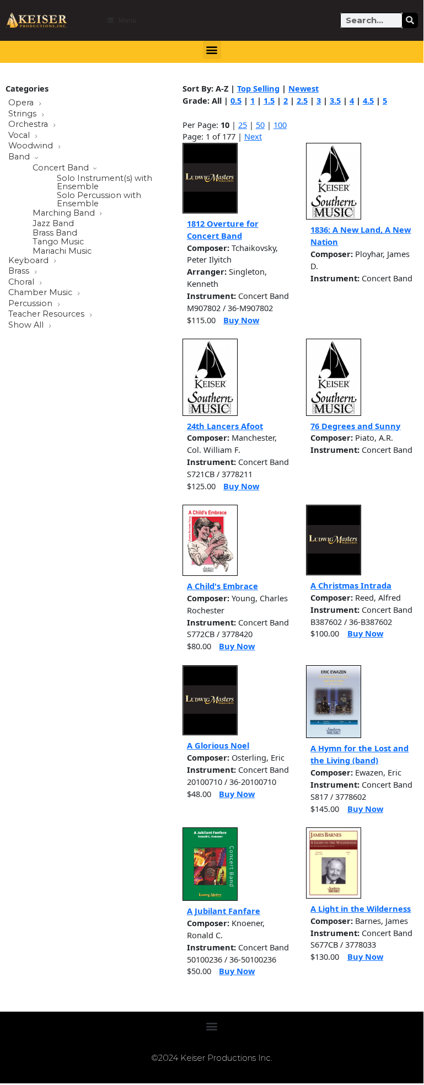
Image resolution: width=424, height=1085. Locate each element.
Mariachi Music (62, 251)
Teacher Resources (47, 314)
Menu (127, 20)
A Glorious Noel (218, 745)
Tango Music (58, 242)
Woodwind (31, 146)
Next (253, 136)
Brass (19, 271)
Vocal (20, 135)
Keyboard (29, 260)
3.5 (335, 100)
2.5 (302, 100)
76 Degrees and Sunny (355, 425)
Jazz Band (53, 224)
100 (280, 124)
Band (20, 157)
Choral (22, 282)
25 (242, 124)
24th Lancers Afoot (225, 425)
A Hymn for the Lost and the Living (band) (359, 754)
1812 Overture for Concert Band (223, 229)
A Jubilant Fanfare (223, 910)
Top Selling (258, 88)
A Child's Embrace (222, 585)
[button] (212, 50)
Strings (23, 114)
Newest (303, 88)
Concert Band (62, 168)
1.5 (269, 100)
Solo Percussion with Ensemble (99, 199)
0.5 (235, 100)
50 (260, 124)
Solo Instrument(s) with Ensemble (104, 182)
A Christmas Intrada (350, 585)
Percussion (31, 304)
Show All (27, 325)
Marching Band (65, 213)
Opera (22, 103)
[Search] (410, 20)
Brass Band (55, 233)
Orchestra (29, 124)
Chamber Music (41, 292)
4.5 (368, 100)
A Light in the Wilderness (360, 908)
